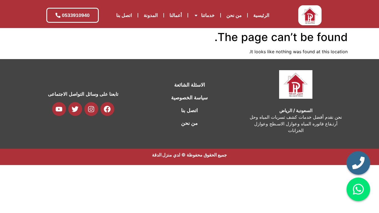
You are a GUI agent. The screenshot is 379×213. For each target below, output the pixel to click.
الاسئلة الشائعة (189, 85)
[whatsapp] (358, 189)
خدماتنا (208, 15)
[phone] (358, 163)
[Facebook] (107, 109)
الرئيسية (261, 15)
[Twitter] (75, 109)
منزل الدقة (162, 155)
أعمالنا (176, 15)
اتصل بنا (124, 15)
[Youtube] (59, 109)
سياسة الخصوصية (189, 97)
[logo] (310, 15)
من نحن (234, 15)
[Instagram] (91, 109)
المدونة (151, 15)
